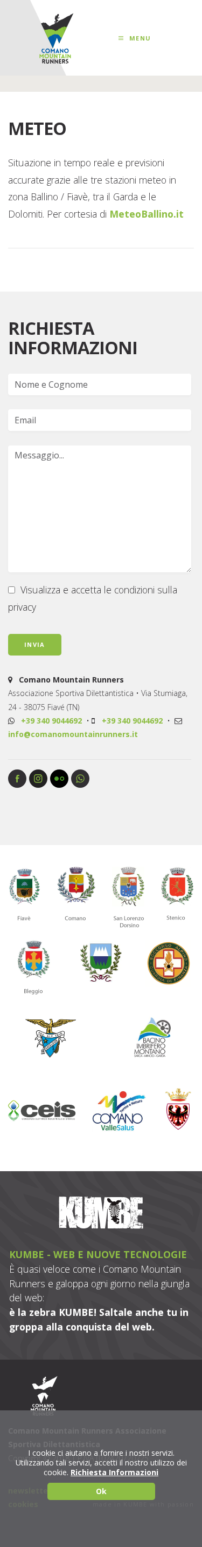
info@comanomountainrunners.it (73, 734)
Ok (101, 1491)
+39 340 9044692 (51, 720)
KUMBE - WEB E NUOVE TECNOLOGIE (98, 1254)
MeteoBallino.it (146, 213)
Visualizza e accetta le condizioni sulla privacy (92, 598)
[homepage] (56, 38)
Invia (34, 644)
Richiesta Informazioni (114, 1472)
